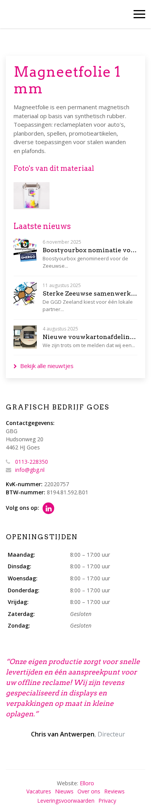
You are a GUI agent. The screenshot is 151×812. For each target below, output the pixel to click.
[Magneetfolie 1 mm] (32, 195)
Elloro (87, 783)
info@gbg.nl (30, 469)
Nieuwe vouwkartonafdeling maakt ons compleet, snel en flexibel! (90, 337)
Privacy (107, 800)
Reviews (114, 791)
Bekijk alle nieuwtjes (47, 366)
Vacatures (38, 791)
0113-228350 (31, 461)
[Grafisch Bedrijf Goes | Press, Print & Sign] (22, 14)
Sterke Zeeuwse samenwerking (90, 293)
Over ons (88, 791)
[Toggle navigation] (139, 14)
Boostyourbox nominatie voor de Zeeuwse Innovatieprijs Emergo (90, 250)
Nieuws (64, 791)
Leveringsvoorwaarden (65, 800)
